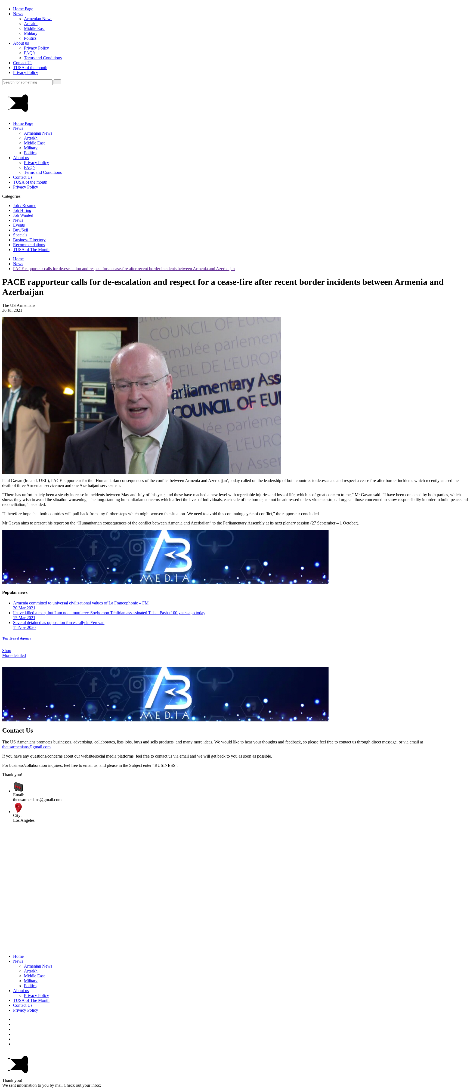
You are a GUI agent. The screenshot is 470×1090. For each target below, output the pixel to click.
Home (18, 259)
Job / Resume (24, 205)
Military (31, 33)
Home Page (23, 9)
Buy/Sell (20, 230)
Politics (30, 38)
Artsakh (31, 23)
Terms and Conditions (43, 57)
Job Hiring (22, 210)
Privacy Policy (36, 48)
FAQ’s (29, 53)
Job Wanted (23, 215)
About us (21, 43)
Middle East (34, 28)
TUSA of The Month (31, 249)
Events (19, 225)
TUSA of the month (30, 67)
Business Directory (29, 239)
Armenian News (38, 18)
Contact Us (22, 62)
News (18, 13)
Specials (20, 235)
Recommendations (29, 244)
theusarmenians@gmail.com (26, 747)
